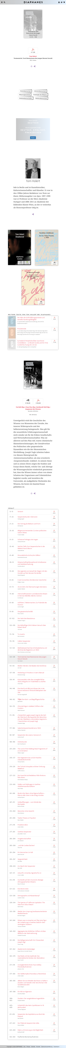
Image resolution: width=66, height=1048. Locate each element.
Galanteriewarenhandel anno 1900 (29, 728)
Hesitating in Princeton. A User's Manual (31, 672)
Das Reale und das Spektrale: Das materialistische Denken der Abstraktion (31, 957)
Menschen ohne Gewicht (26, 811)
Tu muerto (21, 634)
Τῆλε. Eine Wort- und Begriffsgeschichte (31, 699)
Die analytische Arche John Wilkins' (29, 555)
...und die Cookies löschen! (26, 845)
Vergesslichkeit (22, 859)
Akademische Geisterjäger (26, 949)
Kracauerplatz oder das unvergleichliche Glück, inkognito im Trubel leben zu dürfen (32, 680)
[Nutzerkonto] (59, 2)
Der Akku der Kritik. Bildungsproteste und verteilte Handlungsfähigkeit (31, 318)
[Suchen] (4, 2)
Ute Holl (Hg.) (20, 407)
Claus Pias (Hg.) (30, 407)
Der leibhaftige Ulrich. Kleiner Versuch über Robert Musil (32, 626)
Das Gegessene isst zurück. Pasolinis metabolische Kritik (29, 758)
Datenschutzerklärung (46, 1046)
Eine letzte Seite (23, 888)
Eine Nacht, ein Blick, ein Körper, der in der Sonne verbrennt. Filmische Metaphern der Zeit (32, 690)
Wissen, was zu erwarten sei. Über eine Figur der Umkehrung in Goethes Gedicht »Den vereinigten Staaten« (32, 922)
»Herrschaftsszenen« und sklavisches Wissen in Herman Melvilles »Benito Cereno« (32, 594)
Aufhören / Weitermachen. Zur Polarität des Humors (32, 603)
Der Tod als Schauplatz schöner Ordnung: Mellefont (31, 767)
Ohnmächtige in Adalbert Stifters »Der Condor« (30, 707)
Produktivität (21, 328)
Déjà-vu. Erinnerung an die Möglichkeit (30, 1030)
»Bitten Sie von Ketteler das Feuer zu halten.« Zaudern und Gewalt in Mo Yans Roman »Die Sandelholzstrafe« (33, 982)
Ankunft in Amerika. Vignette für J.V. (29, 873)
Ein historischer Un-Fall (25, 852)
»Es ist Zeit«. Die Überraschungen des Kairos (32, 586)
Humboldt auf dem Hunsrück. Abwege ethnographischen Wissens (30, 880)
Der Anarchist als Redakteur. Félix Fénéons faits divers (32, 776)
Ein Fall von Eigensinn (25, 991)
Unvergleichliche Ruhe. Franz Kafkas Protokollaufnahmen (29, 965)
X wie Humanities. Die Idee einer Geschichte (32, 580)
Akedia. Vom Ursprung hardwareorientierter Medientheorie (32, 912)
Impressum (56, 1046)
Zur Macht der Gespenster (26, 866)
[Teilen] (34, 66)
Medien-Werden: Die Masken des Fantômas (32, 665)
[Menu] (2, 2)
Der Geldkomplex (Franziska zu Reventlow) (32, 973)
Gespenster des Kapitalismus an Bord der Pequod (31, 1015)
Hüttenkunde (22, 741)
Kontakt (38, 1046)
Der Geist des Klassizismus (26, 618)
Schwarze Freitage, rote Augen (28, 539)
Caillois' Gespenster (24, 641)
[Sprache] (61, 2)
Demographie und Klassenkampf (29, 895)
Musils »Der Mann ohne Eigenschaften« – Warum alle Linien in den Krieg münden (31, 794)
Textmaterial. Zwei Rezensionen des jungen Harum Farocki (32, 657)
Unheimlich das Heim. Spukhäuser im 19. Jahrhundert (31, 1006)
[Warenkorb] (64, 2)
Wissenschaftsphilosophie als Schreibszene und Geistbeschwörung (32, 563)
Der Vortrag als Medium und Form (29, 523)
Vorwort (20, 511)
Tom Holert (33, 56)
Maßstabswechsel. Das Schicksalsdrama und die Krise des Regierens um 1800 (32, 649)
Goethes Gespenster (24, 831)
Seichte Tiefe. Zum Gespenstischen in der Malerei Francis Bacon (31, 547)
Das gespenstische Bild (25, 611)
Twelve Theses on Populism (27, 818)
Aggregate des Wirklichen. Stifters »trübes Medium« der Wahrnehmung (32, 932)
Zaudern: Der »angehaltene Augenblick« (31, 998)
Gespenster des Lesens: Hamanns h (29, 735)
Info (24, 1046)
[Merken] (31, 66)
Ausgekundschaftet (24, 838)
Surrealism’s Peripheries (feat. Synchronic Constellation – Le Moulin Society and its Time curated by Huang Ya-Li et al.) (32, 342)
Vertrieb (33, 1046)
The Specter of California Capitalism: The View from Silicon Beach (31, 903)
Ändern (33, 138)
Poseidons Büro (23, 824)
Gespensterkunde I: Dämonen (27, 516)
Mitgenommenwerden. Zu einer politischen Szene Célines (32, 531)
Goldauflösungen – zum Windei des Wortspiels (29, 803)
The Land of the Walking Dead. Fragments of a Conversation (32, 749)
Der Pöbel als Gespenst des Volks (28, 1023)
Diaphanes (33, 2)
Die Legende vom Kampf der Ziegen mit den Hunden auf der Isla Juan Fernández (32, 572)
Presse (28, 1046)
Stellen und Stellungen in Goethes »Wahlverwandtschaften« (29, 785)
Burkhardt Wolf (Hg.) (43, 407)
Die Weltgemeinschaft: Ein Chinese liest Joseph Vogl (31, 941)
